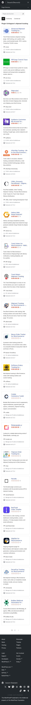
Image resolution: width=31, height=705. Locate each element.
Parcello (14, 479)
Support (4, 656)
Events (18, 656)
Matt (4, 670)
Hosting (4, 645)
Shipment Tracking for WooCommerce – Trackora (18, 304)
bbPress (5, 673)
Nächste (18, 630)
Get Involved (20, 653)
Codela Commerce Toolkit (17, 395)
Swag (18, 662)
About (3, 639)
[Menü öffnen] (28, 2)
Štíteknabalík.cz (16, 425)
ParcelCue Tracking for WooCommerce (17, 570)
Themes (18, 642)
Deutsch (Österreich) (11, 683)
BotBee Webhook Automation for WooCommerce (17, 601)
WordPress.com (7, 667)
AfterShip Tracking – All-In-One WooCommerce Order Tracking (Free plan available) (19, 151)
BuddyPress (6, 675)
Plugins (18, 645)
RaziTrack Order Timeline (16, 508)
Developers (5, 659)
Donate (19, 659)
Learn (3, 653)
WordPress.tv (6, 662)
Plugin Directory (6, 7)
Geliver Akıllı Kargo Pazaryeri (16, 213)
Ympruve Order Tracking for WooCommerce (16, 453)
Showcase (19, 639)
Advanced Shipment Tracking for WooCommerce (18, 30)
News (3, 642)
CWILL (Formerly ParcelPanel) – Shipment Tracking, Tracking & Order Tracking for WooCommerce (19, 182)
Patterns (18, 648)
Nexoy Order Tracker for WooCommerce (18, 335)
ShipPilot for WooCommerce (16, 539)
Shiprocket (15, 90)
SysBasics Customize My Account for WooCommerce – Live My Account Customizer (19, 120)
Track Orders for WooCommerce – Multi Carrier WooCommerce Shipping (19, 244)
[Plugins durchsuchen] (23, 13)
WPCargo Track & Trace (19, 59)
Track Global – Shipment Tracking (17, 275)
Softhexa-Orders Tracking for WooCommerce (17, 366)
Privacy (4, 648)
